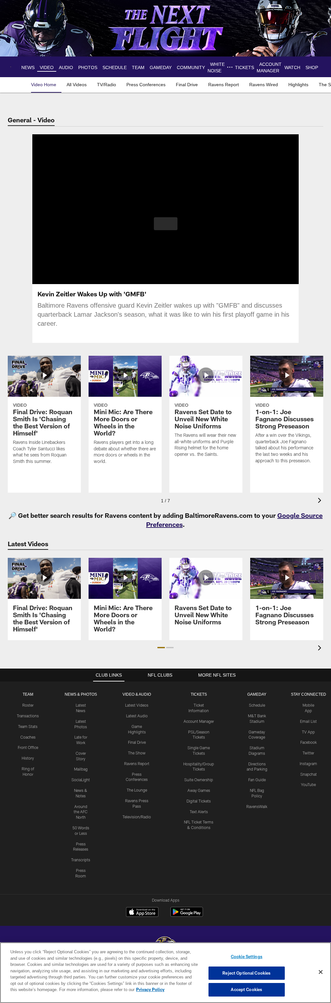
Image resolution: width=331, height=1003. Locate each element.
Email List (308, 721)
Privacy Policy (120, 989)
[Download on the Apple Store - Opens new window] (142, 912)
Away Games (198, 790)
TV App (308, 732)
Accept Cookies (246, 989)
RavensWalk (256, 806)
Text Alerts (199, 811)
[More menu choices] (231, 67)
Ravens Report (136, 763)
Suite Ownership (198, 779)
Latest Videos (136, 705)
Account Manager (199, 721)
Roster (28, 705)
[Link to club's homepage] (12, 67)
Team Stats (27, 726)
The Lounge (137, 790)
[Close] (321, 972)
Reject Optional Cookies (246, 973)
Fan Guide (257, 779)
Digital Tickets (199, 801)
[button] (165, 223)
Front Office (28, 747)
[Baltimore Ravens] (165, 942)
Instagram (308, 763)
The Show (136, 753)
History (28, 758)
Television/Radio (137, 816)
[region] (165, 972)
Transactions (28, 715)
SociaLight (80, 779)
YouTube (308, 784)
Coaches (28, 737)
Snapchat (308, 774)
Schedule (257, 705)
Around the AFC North (81, 812)
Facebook (308, 742)
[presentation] (320, 501)
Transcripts (80, 859)
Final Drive (137, 742)
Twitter (308, 753)
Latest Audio (137, 715)
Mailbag (81, 769)
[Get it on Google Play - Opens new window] (186, 915)
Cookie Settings (246, 956)
